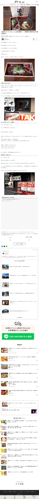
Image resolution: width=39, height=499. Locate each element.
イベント (8, 4)
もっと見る (19, 317)
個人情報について (33, 491)
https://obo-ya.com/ (8, 200)
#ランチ (14, 36)
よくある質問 (20, 491)
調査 (35, 4)
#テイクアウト (18, 36)
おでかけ (32, 4)
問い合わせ (5, 491)
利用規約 (10, 491)
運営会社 (15, 491)
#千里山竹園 (6, 36)
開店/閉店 (28, 4)
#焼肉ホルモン (27, 36)
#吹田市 (2, 36)
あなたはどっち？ (13, 4)
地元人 (25, 4)
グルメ (5, 4)
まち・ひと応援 (20, 4)
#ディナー (22, 36)
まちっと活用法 (26, 491)
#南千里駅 (10, 36)
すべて (1, 4)
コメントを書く (20, 243)
